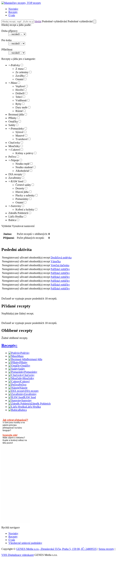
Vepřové (20, 86)
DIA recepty (15, 174)
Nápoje (15, 160)
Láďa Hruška (15, 216)
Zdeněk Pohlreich (18, 213)
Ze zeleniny (21, 72)
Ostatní (19, 79)
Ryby (18, 103)
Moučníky (14, 146)
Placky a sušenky (25, 195)
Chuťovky (14, 142)
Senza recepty (106, 548)
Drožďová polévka (61, 257)
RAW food (17, 181)
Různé (19, 110)
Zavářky (20, 75)
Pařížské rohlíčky (60, 269)
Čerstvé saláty (23, 184)
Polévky (15, 65)
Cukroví (15, 149)
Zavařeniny (14, 177)
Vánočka (56, 261)
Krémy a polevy (24, 153)
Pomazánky (17, 128)
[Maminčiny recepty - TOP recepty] (21, 2)
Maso (14, 82)
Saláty (11, 125)
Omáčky (13, 121)
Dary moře (21, 107)
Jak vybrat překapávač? (15, 420)
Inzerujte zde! (10, 435)
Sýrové (19, 132)
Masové (19, 135)
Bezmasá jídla (16, 114)
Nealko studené (24, 167)
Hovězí (19, 89)
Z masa (19, 68)
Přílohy (12, 117)
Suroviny (16, 205)
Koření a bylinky (24, 209)
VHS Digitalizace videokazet (17, 554)
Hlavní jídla (21, 191)
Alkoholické (22, 170)
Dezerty (19, 188)
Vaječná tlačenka (60, 265)
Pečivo (12, 156)
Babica (12, 220)
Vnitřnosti (21, 100)
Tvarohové (21, 139)
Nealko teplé (22, 163)
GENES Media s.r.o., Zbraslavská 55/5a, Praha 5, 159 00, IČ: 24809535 (56, 548)
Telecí (18, 96)
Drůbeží (19, 93)
